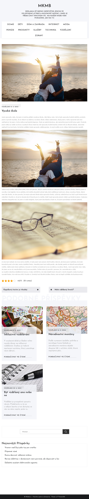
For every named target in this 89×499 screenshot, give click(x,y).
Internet (53, 24)
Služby (37, 30)
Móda (66, 24)
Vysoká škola (9, 111)
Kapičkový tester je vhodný (15, 290)
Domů (10, 24)
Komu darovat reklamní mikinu (18, 455)
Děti (20, 24)
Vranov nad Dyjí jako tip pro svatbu (20, 448)
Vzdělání (65, 30)
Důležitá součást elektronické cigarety (21, 463)
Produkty (24, 30)
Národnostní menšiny (61, 334)
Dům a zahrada (36, 24)
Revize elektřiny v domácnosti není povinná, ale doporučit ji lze (32, 459)
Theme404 (61, 496)
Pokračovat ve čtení (14, 357)
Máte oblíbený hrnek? (64, 290)
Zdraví (39, 36)
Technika (50, 30)
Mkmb (44, 6)
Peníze (10, 30)
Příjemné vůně (11, 451)
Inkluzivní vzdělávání (16, 334)
